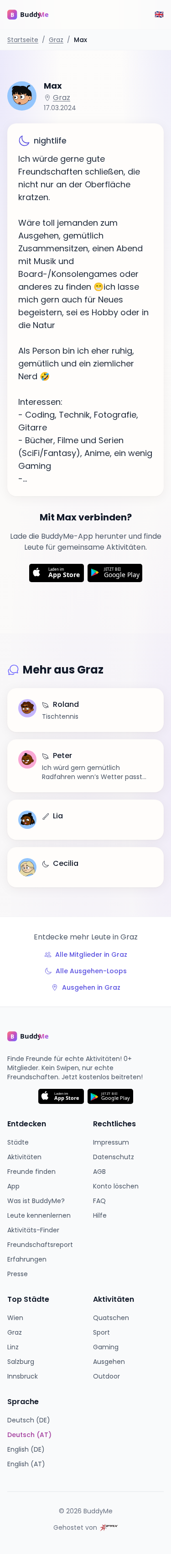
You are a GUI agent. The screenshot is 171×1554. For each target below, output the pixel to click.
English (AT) (26, 1464)
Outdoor (106, 1376)
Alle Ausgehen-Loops (91, 971)
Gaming (106, 1347)
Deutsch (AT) (29, 1434)
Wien (15, 1317)
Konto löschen (116, 1186)
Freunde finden (31, 1171)
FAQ (99, 1200)
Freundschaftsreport (40, 1244)
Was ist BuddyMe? (36, 1200)
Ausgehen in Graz (91, 987)
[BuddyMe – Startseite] (34, 14)
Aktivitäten (24, 1157)
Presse (17, 1273)
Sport (101, 1332)
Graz (56, 39)
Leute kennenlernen (39, 1215)
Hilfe (100, 1215)
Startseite (22, 39)
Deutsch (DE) (28, 1420)
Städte (18, 1142)
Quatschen (111, 1317)
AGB (99, 1171)
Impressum (111, 1142)
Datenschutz (113, 1157)
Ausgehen (109, 1361)
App (13, 1186)
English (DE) (26, 1449)
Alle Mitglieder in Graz (91, 954)
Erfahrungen (27, 1259)
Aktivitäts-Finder (33, 1230)
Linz (13, 1347)
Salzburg (20, 1361)
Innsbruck (22, 1376)
